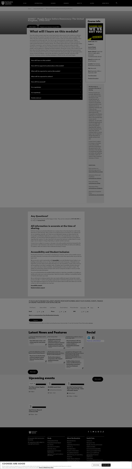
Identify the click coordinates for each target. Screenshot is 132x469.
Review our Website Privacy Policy (46, 467)
